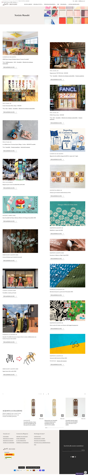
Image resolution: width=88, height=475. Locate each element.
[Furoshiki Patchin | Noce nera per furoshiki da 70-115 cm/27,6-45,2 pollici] (33, 407)
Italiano (21, 467)
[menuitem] (28, 4)
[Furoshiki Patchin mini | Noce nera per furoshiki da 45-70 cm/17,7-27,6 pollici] (75, 407)
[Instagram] (75, 456)
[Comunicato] (73, 456)
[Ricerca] (73, 1)
